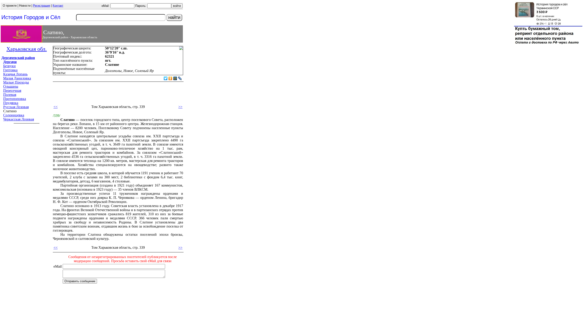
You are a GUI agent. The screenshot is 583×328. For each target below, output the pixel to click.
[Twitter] (165, 78)
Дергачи (10, 62)
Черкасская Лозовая (18, 119)
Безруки (9, 66)
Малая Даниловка (17, 78)
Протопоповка (14, 99)
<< (56, 107)
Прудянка (10, 103)
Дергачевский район (18, 58)
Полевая (9, 95)
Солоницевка (13, 115)
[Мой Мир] (175, 78)
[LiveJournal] (180, 78)
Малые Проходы (16, 82)
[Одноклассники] (170, 78)
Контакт (58, 5)
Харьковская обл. (26, 49)
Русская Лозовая (16, 107)
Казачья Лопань (15, 74)
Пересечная (12, 90)
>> (180, 107)
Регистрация (41, 5)
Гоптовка (10, 70)
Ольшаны (10, 86)
